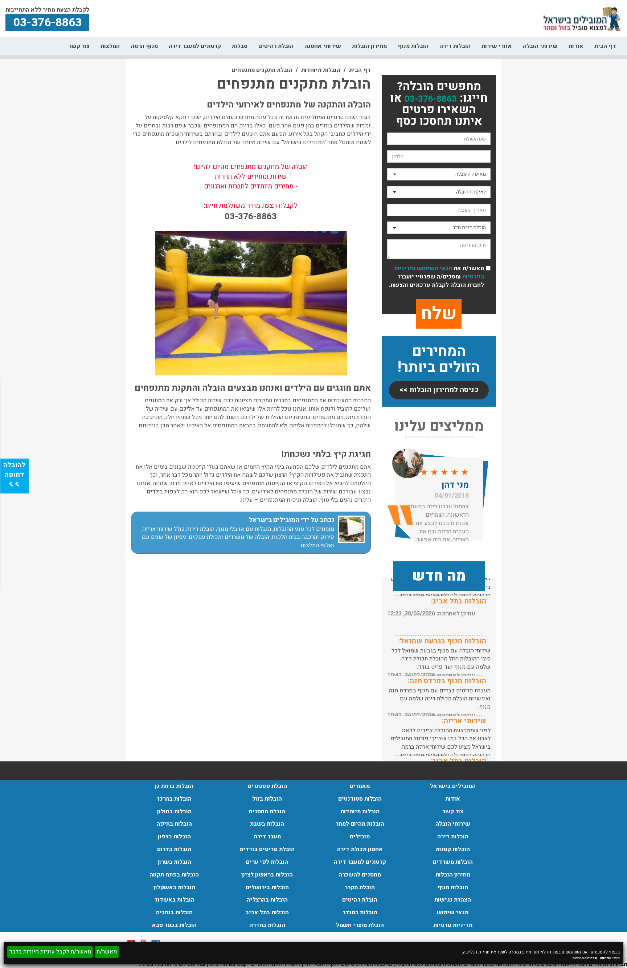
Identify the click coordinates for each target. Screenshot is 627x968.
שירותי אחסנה (322, 46)
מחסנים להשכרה (360, 874)
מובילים (360, 836)
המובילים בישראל (453, 786)
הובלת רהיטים (276, 46)
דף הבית (605, 46)
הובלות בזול (267, 798)
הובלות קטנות (453, 849)
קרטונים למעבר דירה (195, 46)
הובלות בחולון (174, 811)
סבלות (239, 46)
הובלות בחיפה (174, 823)
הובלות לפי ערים (267, 862)
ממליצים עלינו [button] (439, 426)
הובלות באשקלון (174, 887)
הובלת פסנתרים (267, 786)
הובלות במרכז (174, 798)
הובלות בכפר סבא (174, 925)
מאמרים (360, 786)
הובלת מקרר (360, 887)
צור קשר (79, 46)
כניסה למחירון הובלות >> (439, 390)
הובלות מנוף (413, 46)
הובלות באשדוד (174, 899)
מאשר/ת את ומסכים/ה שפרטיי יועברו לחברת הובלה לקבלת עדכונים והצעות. (436, 276)
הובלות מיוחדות (320, 70)
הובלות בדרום (174, 849)
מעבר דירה (267, 836)
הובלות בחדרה (267, 925)
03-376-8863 (431, 99)
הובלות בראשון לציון (267, 874)
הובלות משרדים (453, 862)
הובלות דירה (455, 46)
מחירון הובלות (369, 46)
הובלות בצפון (174, 836)
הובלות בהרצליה (267, 899)
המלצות (110, 46)
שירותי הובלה (540, 46)
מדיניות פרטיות (585, 958)
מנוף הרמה (144, 46)
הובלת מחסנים (267, 811)
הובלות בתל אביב (267, 912)
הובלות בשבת (267, 823)
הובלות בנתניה (174, 912)
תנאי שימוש (610, 958)
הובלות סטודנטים (360, 798)
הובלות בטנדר (360, 912)
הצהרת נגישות (452, 899)
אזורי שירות (496, 46)
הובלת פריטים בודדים (267, 849)
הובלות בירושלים (267, 887)
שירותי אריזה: (464, 721)
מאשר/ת (107, 951)
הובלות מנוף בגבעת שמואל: (442, 641)
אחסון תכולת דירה (360, 849)
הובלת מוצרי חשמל (360, 925)
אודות (576, 46)
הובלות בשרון (174, 862)
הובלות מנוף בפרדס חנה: (447, 681)
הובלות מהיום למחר (360, 823)
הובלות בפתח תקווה (174, 874)
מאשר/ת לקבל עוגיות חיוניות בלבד (50, 951)
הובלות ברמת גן (174, 786)
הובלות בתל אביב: (458, 601)
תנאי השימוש (434, 268)
